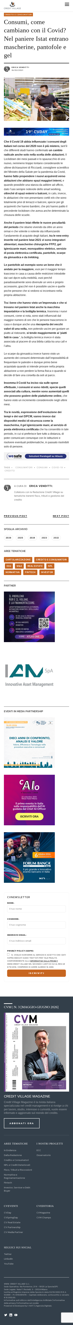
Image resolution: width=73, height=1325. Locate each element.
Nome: (10, 903)
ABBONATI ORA (21, 1123)
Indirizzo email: (16, 935)
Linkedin (8, 1259)
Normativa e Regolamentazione (14, 1176)
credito (10, 470)
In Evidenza (10, 1150)
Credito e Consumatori (16, 1160)
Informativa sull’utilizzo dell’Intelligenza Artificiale (28, 1300)
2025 (20, 537)
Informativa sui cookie (28, 1303)
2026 (8, 537)
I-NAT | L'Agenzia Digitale (40, 1305)
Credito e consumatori (18, 14)
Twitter (8, 1254)
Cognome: (13, 919)
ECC (38, 1150)
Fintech (30, 572)
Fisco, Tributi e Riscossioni (18, 1170)
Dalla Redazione (13, 1155)
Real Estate (35, 566)
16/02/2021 (17, 70)
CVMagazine (43, 1212)
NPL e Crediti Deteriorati (17, 1165)
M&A (19, 566)
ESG (9, 566)
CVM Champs (43, 1217)
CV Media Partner (13, 1232)
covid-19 (57, 467)
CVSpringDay (11, 1217)
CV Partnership (12, 1227)
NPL (50, 566)
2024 (32, 537)
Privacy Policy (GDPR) (20, 950)
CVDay (7, 1212)
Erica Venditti (20, 67)
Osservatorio (43, 1155)
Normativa (13, 572)
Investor (47, 572)
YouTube (8, 1264)
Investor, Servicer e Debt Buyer (17, 1189)
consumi (42, 467)
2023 (44, 537)
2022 (56, 537)
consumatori (24, 467)
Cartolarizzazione (18, 559)
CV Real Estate (12, 1222)
